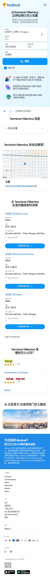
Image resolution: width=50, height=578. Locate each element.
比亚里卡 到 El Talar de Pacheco (19, 254)
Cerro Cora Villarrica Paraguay (19, 186)
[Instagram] (6, 551)
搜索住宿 (11, 68)
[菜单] (45, 4)
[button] (42, 34)
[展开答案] (42, 129)
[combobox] (25, 31)
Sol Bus (7, 390)
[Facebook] (11, 551)
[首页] (4, 111)
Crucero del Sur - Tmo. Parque (16, 372)
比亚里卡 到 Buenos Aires (16, 214)
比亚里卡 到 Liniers (13, 294)
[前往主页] (11, 4)
